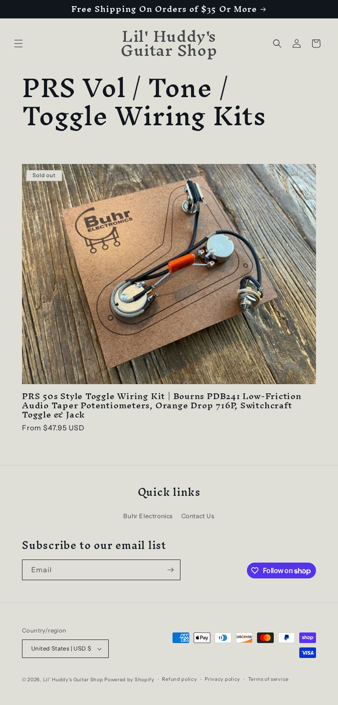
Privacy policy (222, 679)
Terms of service (268, 679)
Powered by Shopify (129, 679)
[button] (18, 43)
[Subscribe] (170, 570)
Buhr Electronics (148, 516)
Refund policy (179, 679)
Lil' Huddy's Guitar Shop (73, 679)
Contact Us (198, 516)
